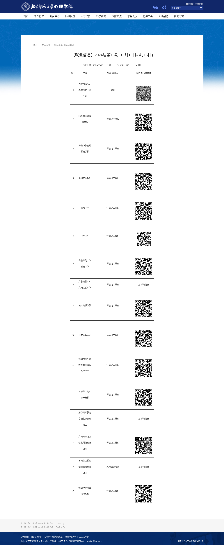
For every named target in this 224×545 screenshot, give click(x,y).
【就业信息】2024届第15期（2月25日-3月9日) (42, 523)
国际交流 (117, 16)
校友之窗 (179, 16)
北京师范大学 (70, 537)
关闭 (137, 65)
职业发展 (58, 45)
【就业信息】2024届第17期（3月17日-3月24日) (43, 527)
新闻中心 (54, 16)
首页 (25, 16)
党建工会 (148, 16)
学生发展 (132, 16)
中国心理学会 (35, 537)
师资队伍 (70, 16)
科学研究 (101, 16)
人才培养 (86, 16)
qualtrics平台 (84, 537)
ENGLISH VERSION (194, 4)
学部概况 (39, 16)
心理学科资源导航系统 (53, 537)
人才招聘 (163, 16)
